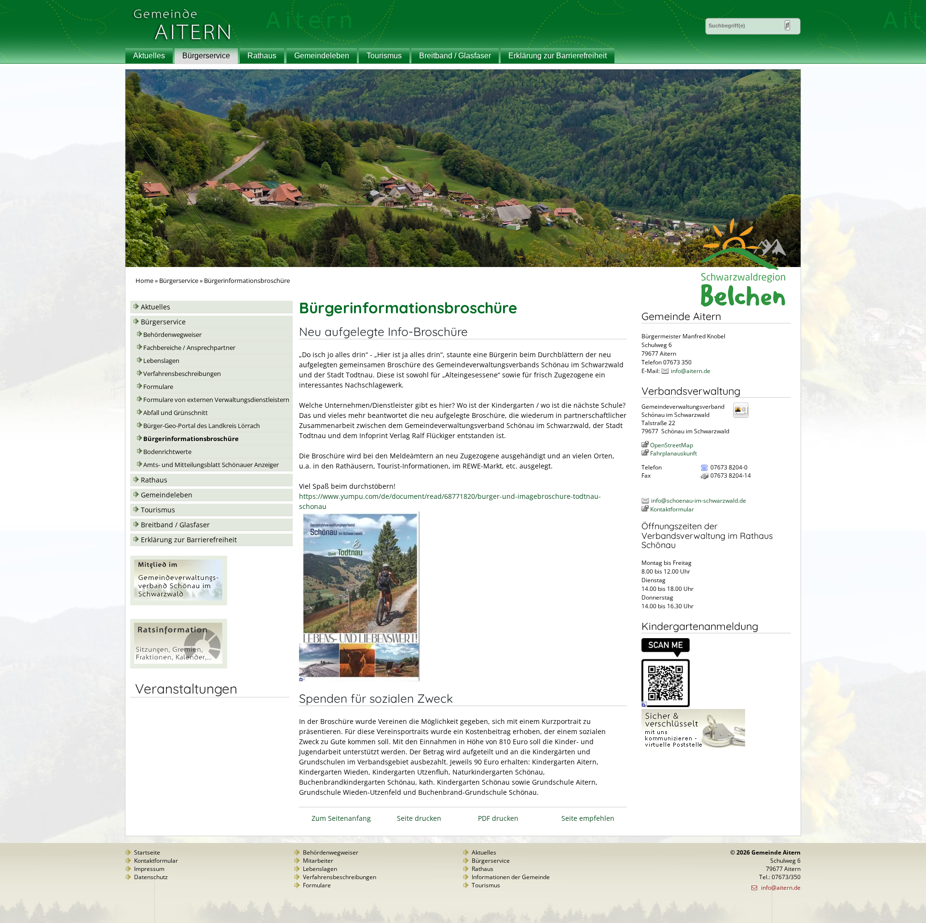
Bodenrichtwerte (167, 452)
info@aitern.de (690, 371)
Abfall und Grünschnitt (175, 413)
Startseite (147, 852)
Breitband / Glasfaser (455, 56)
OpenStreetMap (671, 445)
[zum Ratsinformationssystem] (178, 665)
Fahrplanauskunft (673, 453)
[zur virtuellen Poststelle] (693, 748)
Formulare (158, 387)
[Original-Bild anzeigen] (665, 705)
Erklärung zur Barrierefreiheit (557, 56)
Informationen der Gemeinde (511, 877)
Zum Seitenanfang (341, 818)
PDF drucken (498, 818)
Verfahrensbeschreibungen (182, 374)
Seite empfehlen (587, 818)
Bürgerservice (206, 56)
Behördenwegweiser (172, 335)
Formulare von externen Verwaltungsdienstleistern (216, 400)
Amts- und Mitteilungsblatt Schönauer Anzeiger (211, 465)
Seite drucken (419, 818)
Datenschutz (151, 877)
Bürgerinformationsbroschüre (191, 439)
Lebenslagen (161, 361)
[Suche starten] (787, 25)
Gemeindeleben (321, 56)
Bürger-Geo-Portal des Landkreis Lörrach (201, 426)
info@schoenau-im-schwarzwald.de (698, 500)
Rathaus (261, 56)
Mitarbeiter (318, 860)
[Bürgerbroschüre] (359, 678)
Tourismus (384, 56)
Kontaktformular (672, 509)
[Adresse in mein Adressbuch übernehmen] (743, 417)
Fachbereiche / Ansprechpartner (189, 348)
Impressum (149, 869)
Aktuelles (149, 56)
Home (144, 281)
